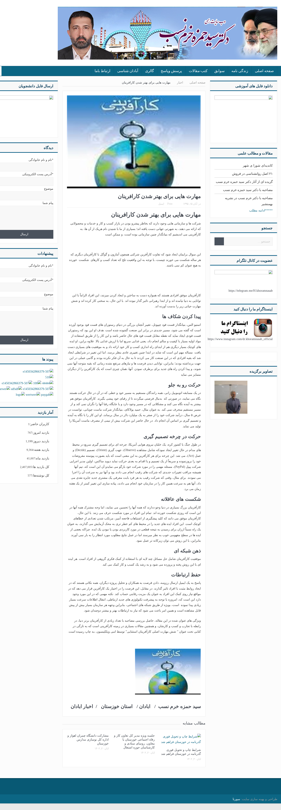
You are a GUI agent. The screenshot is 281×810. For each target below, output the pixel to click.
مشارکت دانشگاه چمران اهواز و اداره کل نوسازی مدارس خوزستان (88, 739)
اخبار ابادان (82, 706)
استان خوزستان (118, 706)
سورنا (236, 799)
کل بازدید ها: (40, 467)
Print (169, 203)
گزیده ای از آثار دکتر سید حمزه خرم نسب (244, 182)
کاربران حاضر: (39, 424)
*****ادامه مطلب (261, 210)
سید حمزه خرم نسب (179, 706)
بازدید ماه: (42, 458)
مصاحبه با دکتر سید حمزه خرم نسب (248, 190)
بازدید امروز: (40, 432)
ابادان (145, 706)
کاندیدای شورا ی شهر (258, 165)
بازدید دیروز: (40, 441)
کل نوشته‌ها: (40, 475)
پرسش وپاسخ (171, 71)
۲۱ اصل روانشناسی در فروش (252, 173)
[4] (230, 397)
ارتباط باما (102, 71)
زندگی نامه (239, 71)
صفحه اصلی (264, 71)
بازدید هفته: (41, 449)
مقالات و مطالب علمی (255, 153)
